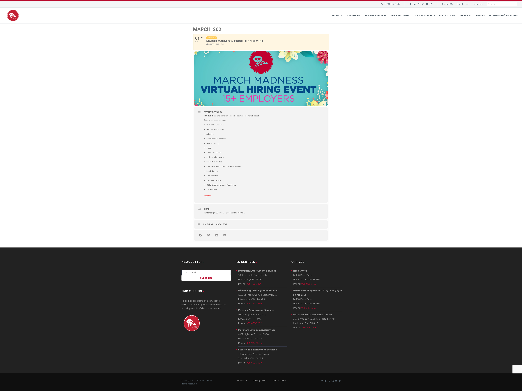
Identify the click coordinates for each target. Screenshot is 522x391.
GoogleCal (221, 224)
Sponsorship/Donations (503, 15)
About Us (337, 15)
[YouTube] (427, 4)
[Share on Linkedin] (216, 235)
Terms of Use (279, 381)
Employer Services (375, 15)
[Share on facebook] (200, 235)
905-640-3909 (254, 362)
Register (207, 195)
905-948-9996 (254, 343)
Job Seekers (354, 15)
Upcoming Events (425, 15)
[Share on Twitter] (208, 235)
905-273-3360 (254, 303)
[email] (206, 272)
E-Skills (480, 15)
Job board (465, 15)
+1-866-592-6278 (392, 4)
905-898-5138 (308, 284)
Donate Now (463, 4)
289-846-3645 (308, 327)
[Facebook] (410, 4)
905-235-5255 (308, 308)
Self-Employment (400, 15)
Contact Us (447, 4)
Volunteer (478, 4)
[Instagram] (423, 4)
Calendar (208, 224)
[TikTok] (431, 4)
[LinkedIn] (415, 4)
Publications (447, 15)
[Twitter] (419, 4)
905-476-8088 (254, 323)
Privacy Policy (260, 381)
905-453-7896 (254, 284)
